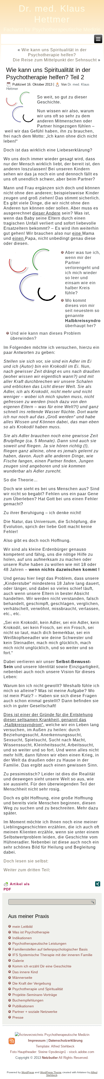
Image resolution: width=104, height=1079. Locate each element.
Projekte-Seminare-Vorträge (34, 995)
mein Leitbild (22, 927)
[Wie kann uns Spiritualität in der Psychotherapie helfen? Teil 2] (20, 123)
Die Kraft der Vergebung (31, 983)
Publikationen (23, 1006)
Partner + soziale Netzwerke (34, 1012)
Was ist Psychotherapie (30, 932)
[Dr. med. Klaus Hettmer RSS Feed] (12, 1041)
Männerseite (22, 978)
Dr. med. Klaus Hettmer (52, 13)
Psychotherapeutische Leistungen (39, 943)
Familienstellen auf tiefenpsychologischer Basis (50, 949)
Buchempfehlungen (27, 1000)
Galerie (18, 961)
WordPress (27, 1072)
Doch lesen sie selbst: (26, 861)
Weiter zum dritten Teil (26, 870)
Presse (17, 1017)
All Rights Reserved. (65, 1058)
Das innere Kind (25, 972)
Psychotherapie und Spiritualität (37, 989)
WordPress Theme (51, 1072)
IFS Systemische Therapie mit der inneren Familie (52, 955)
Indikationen (22, 938)
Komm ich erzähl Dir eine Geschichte (41, 966)
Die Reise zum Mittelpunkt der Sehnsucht (55, 60)
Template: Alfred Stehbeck (55, 1046)
